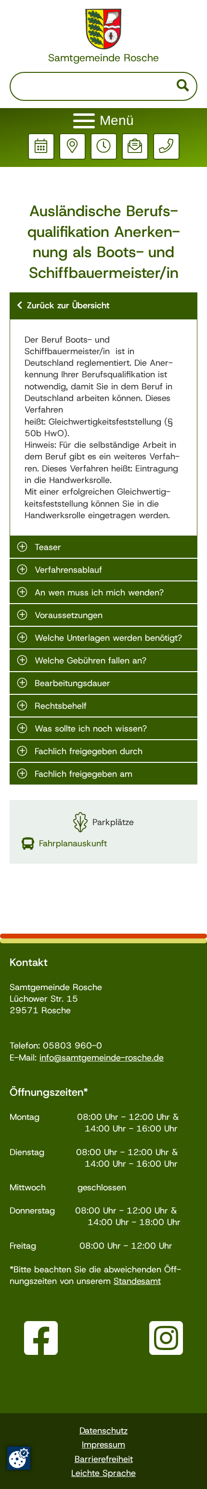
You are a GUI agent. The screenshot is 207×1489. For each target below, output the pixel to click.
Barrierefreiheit (104, 1459)
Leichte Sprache (103, 1473)
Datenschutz (103, 1430)
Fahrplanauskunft (73, 843)
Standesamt (137, 1281)
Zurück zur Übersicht (68, 305)
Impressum (103, 1444)
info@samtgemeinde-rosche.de (101, 1057)
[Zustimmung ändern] (18, 1458)
